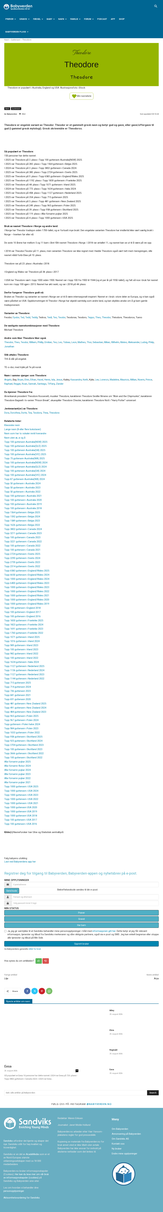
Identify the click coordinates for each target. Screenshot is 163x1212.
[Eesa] (41, 1034)
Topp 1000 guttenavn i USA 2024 (21, 790)
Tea (30, 412)
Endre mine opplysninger (124, 1153)
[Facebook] (27, 991)
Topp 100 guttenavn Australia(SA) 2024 (24, 470)
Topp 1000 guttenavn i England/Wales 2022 (26, 591)
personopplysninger (14, 1191)
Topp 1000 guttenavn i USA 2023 (21, 795)
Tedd (27, 317)
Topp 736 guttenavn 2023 (17, 691)
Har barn (81, 925)
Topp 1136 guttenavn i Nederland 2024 (24, 670)
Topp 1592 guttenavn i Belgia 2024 (22, 516)
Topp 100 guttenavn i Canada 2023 (22, 537)
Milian (107, 342)
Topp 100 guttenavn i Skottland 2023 (23, 749)
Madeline (114, 379)
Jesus (59, 379)
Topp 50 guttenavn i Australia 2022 (22, 491)
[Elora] (96, 1035)
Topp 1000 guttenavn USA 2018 (20, 815)
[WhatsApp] (49, 991)
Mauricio (124, 379)
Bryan (20, 379)
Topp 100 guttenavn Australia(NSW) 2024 (25, 462)
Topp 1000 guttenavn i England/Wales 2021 (26, 595)
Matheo (82, 342)
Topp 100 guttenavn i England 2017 (22, 612)
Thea (45, 412)
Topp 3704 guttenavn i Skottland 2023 (24, 745)
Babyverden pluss (15, 32)
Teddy (35, 317)
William (32, 342)
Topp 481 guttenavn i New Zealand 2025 (25, 703)
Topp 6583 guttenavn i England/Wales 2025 (26, 570)
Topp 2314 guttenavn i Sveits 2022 (22, 566)
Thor (89, 342)
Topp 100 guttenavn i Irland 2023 (21, 649)
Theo (98, 317)
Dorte (24, 412)
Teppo (91, 317)
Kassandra (76, 379)
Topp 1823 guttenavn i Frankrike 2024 (23, 624)
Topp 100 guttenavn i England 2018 (22, 607)
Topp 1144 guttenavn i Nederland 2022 (24, 678)
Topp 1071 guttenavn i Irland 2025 (21, 637)
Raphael (8, 383)
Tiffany (51, 383)
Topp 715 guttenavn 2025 (17, 682)
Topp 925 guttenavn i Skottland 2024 (23, 740)
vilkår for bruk (34, 949)
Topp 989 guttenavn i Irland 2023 (21, 645)
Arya (156, 978)
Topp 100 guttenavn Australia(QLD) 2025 (25, 446)
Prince (149, 379)
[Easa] (96, 1075)
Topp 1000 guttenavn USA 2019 (20, 811)
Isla (53, 379)
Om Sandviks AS (120, 1138)
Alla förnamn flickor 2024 (17, 765)
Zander (60, 383)
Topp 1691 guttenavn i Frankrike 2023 (23, 628)
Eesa (7, 1066)
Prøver (9, 19)
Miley (112, 1010)
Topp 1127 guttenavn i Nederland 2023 (24, 674)
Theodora (54, 412)
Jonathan (9, 346)
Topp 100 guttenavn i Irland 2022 (21, 657)
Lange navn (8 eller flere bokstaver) (22, 429)
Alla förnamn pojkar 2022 (17, 778)
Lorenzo (104, 379)
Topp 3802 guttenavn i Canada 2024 (23, 529)
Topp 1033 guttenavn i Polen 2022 (22, 732)
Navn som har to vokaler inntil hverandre (25, 433)
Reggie (17, 383)
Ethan (33, 379)
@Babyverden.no (99, 1104)
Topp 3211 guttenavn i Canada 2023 (23, 533)
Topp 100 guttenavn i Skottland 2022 (23, 757)
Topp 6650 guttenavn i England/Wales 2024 (26, 574)
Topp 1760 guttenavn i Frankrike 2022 (23, 632)
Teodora (37, 412)
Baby (49, 19)
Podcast (102, 19)
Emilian (48, 342)
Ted (22, 317)
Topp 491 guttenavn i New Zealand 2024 (25, 707)
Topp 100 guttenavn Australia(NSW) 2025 (25, 441)
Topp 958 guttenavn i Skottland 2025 (23, 736)
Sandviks (8, 1140)
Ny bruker (117, 1148)
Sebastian (98, 342)
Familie (74, 19)
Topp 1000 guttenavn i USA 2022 (21, 799)
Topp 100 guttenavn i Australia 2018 (23, 508)
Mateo (123, 342)
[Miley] (96, 1016)
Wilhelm (115, 342)
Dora (6, 412)
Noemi (141, 379)
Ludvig (144, 342)
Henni (47, 379)
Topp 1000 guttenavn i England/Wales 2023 (26, 587)
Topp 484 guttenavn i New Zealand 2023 (25, 711)
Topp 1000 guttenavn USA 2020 (20, 807)
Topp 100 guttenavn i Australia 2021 (23, 495)
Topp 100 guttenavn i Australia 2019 (23, 504)
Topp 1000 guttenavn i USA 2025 (21, 786)
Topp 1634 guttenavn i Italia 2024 (21, 662)
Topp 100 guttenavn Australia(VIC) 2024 (25, 475)
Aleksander (134, 342)
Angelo (8, 379)
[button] (155, 6)
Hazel (40, 379)
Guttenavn (15, 39)
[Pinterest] (42, 991)
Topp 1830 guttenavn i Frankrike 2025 (23, 620)
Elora (112, 1030)
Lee (97, 379)
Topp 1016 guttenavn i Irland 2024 (21, 641)
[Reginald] (96, 1055)
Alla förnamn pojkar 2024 (17, 770)
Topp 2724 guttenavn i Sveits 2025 (22, 554)
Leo (60, 342)
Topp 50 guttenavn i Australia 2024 (22, 483)
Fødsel (37, 19)
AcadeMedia (32, 1154)
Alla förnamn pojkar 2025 (17, 761)
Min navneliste (83, 96)
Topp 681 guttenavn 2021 (17, 695)
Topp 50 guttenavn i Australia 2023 (22, 487)
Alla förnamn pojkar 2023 (17, 774)
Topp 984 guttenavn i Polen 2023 (21, 728)
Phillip (40, 342)
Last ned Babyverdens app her (20, 861)
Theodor (106, 317)
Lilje (6, 978)
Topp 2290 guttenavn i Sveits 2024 (22, 558)
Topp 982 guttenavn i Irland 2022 (21, 653)
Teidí (49, 317)
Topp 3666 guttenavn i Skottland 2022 (24, 753)
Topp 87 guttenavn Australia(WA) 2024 (24, 479)
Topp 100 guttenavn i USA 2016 (20, 823)
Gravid (23, 19)
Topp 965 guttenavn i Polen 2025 (21, 716)
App (113, 19)
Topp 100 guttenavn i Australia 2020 (23, 500)
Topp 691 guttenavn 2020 (17, 699)
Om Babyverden (120, 1128)
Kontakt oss (118, 1143)
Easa (112, 1069)
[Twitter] (34, 991)
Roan (24, 383)
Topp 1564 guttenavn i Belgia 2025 (22, 512)
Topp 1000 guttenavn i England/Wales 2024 (26, 579)
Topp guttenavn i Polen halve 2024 (22, 724)
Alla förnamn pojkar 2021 (17, 782)
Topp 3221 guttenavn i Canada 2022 (23, 541)
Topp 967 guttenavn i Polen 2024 (21, 720)
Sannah (32, 383)
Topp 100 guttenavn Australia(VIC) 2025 (25, 454)
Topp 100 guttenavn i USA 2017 (20, 819)
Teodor (61, 317)
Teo (55, 317)
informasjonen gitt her (104, 931)
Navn (61, 19)
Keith (85, 379)
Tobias (66, 342)
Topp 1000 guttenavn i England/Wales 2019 (26, 603)
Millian (133, 379)
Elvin (27, 379)
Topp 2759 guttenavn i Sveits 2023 (22, 562)
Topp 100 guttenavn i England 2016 (22, 616)
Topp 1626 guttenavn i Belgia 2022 (22, 525)
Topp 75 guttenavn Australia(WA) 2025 (24, 458)
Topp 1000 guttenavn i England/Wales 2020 (26, 599)
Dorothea (15, 412)
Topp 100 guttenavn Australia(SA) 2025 (24, 450)
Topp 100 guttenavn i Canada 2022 (22, 545)
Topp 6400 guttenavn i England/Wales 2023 (26, 583)
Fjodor (16, 317)
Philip (151, 342)
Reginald (113, 1050)
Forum (87, 19)
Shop (122, 19)
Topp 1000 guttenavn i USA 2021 (21, 803)
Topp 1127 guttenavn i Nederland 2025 (24, 666)
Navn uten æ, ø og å (14, 437)
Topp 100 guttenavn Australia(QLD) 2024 (25, 466)
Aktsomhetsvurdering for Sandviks (22, 1197)
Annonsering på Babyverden (126, 1133)
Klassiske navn (12, 425)
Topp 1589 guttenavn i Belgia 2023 (22, 520)
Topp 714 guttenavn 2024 (17, 686)
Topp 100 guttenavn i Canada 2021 (22, 549)
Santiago (41, 383)
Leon (74, 342)
